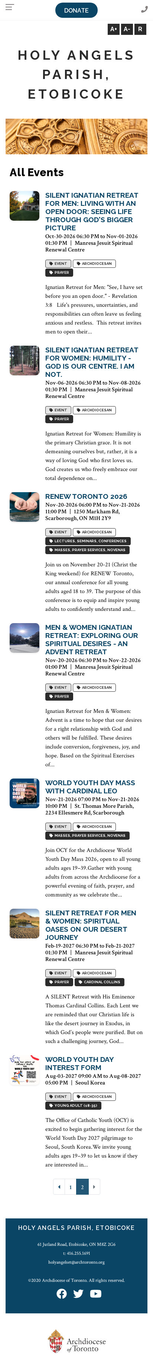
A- (127, 29)
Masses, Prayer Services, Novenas (89, 550)
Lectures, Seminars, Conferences (90, 541)
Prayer (61, 273)
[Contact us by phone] (144, 10)
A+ (113, 29)
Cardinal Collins (101, 982)
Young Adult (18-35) (75, 1106)
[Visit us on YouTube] (96, 1294)
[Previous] (59, 1187)
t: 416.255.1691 (76, 1253)
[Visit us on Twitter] (78, 1294)
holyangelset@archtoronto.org (76, 1262)
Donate (76, 10)
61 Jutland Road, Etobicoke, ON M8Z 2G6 (76, 1244)
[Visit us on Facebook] (61, 1294)
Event (60, 264)
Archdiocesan (96, 264)
